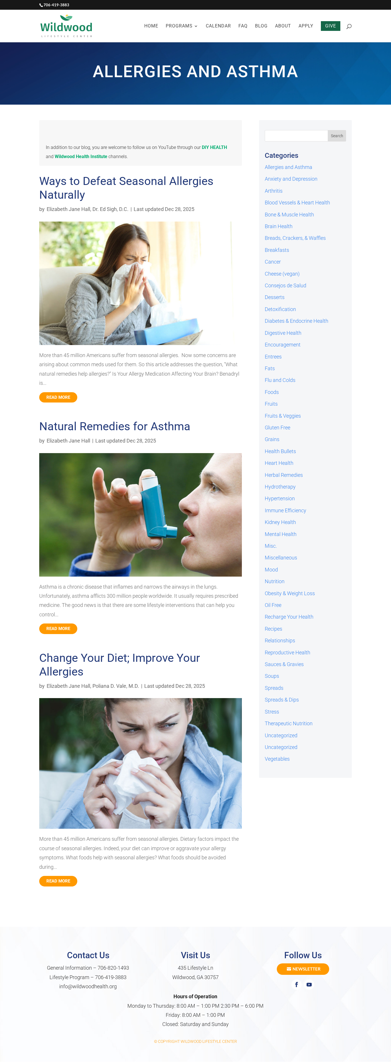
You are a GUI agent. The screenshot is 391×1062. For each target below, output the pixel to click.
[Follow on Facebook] (296, 984)
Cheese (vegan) (282, 274)
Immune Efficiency (285, 510)
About (283, 26)
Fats (270, 368)
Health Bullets (280, 451)
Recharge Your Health (289, 617)
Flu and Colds (280, 380)
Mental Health (281, 534)
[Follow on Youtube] (309, 984)
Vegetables (277, 759)
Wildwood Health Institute (81, 156)
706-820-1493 (113, 968)
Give (330, 26)
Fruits (271, 404)
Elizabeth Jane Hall (68, 209)
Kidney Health (280, 522)
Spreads (274, 688)
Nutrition (275, 581)
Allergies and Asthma (288, 167)
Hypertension (280, 498)
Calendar (218, 26)
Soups (272, 676)
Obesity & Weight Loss (290, 593)
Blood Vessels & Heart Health (297, 203)
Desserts (275, 297)
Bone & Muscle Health (289, 215)
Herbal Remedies (284, 475)
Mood (271, 570)
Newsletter (307, 968)
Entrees (273, 357)
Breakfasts (277, 250)
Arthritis (274, 191)
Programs (179, 26)
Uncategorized (281, 735)
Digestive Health (283, 333)
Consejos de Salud (285, 285)
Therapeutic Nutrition (289, 723)
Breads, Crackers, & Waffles (295, 238)
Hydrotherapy (280, 487)
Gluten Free (277, 428)
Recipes (273, 629)
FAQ (243, 26)
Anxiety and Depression (291, 179)
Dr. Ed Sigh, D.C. (110, 209)
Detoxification (280, 309)
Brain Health (279, 226)
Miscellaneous (281, 558)
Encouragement (283, 345)
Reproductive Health (287, 652)
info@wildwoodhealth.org (88, 986)
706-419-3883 (111, 977)
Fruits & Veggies (283, 416)
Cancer (273, 262)
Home (151, 26)
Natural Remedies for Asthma (114, 426)
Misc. (271, 546)
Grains (272, 439)
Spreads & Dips (282, 700)
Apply (306, 26)
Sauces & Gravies (284, 664)
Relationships (280, 640)
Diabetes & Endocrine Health (296, 321)
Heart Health (279, 463)
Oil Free (273, 605)
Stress (272, 712)
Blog (261, 26)
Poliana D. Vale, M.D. (115, 686)
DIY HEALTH (214, 147)
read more (58, 397)
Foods (272, 392)
